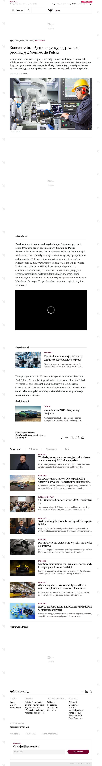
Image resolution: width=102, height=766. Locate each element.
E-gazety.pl (73, 705)
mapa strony (15, 734)
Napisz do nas (15, 708)
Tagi (67, 449)
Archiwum (51, 710)
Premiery (47, 406)
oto (58, 10)
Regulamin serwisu (33, 708)
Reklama (51, 702)
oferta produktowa (50, 734)
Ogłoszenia (52, 705)
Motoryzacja (19, 41)
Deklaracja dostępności (34, 713)
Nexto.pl (72, 708)
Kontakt (13, 705)
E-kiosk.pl (73, 702)
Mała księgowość (76, 710)
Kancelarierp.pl (75, 713)
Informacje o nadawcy (34, 710)
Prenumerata (52, 708)
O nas (12, 702)
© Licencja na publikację (26, 433)
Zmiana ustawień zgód (34, 705)
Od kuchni (29, 41)
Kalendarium (31, 734)
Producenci (40, 41)
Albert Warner (21, 236)
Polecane (33, 449)
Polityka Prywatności (33, 702)
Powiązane (15, 449)
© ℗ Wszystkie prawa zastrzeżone (30, 435)
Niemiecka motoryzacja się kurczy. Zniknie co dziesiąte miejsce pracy (63, 358)
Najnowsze (51, 449)
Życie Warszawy (75, 718)
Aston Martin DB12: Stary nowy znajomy (61, 412)
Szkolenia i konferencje (19, 727)
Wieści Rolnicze (75, 715)
